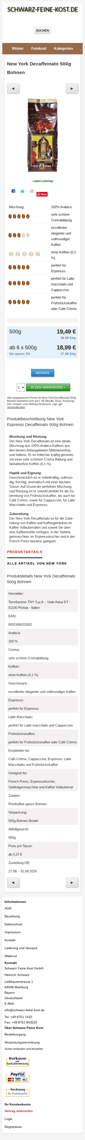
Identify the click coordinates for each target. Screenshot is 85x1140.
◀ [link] (13, 88)
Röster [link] (18, 48)
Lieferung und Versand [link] (21, 948)
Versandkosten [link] (16, 407)
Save (44, 194)
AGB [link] (8, 908)
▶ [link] (72, 88)
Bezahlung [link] (12, 916)
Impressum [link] (13, 932)
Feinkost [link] (38, 48)
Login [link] (8, 1119)
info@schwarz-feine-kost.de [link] (24, 1010)
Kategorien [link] (63, 48)
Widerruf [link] (11, 956)
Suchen (42, 30)
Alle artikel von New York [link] (37, 563)
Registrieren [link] (13, 1127)
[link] (28, 1111)
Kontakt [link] (10, 940)
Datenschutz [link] (13, 924)
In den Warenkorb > (48, 387)
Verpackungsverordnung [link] (22, 1042)
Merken (42, 373)
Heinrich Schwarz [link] (17, 975)
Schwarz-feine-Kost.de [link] (42, 9)
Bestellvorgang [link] (15, 1034)
